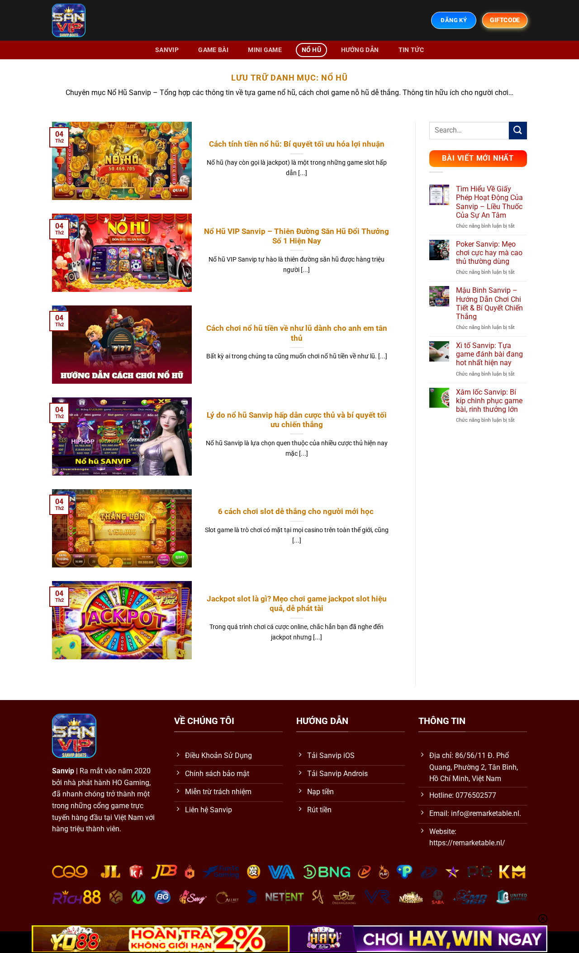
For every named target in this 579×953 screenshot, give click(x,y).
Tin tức (411, 50)
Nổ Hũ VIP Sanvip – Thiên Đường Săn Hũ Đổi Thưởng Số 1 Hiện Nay (296, 236)
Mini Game (265, 50)
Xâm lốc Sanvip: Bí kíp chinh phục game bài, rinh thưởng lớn (489, 401)
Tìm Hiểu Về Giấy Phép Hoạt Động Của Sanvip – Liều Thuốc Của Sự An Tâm (489, 202)
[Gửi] (518, 130)
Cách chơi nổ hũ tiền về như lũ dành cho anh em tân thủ (296, 333)
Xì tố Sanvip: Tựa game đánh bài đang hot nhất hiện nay (489, 354)
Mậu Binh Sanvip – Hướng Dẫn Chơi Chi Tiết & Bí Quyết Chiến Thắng (489, 303)
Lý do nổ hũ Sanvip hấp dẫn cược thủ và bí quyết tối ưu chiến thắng (297, 420)
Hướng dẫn (360, 50)
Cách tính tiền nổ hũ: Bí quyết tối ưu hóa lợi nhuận (296, 144)
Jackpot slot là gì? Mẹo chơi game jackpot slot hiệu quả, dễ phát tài (297, 604)
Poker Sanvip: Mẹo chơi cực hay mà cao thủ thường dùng (489, 253)
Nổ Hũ (311, 50)
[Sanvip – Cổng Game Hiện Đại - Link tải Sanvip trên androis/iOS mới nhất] (82, 20)
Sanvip (167, 50)
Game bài (213, 50)
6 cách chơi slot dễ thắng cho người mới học (296, 511)
